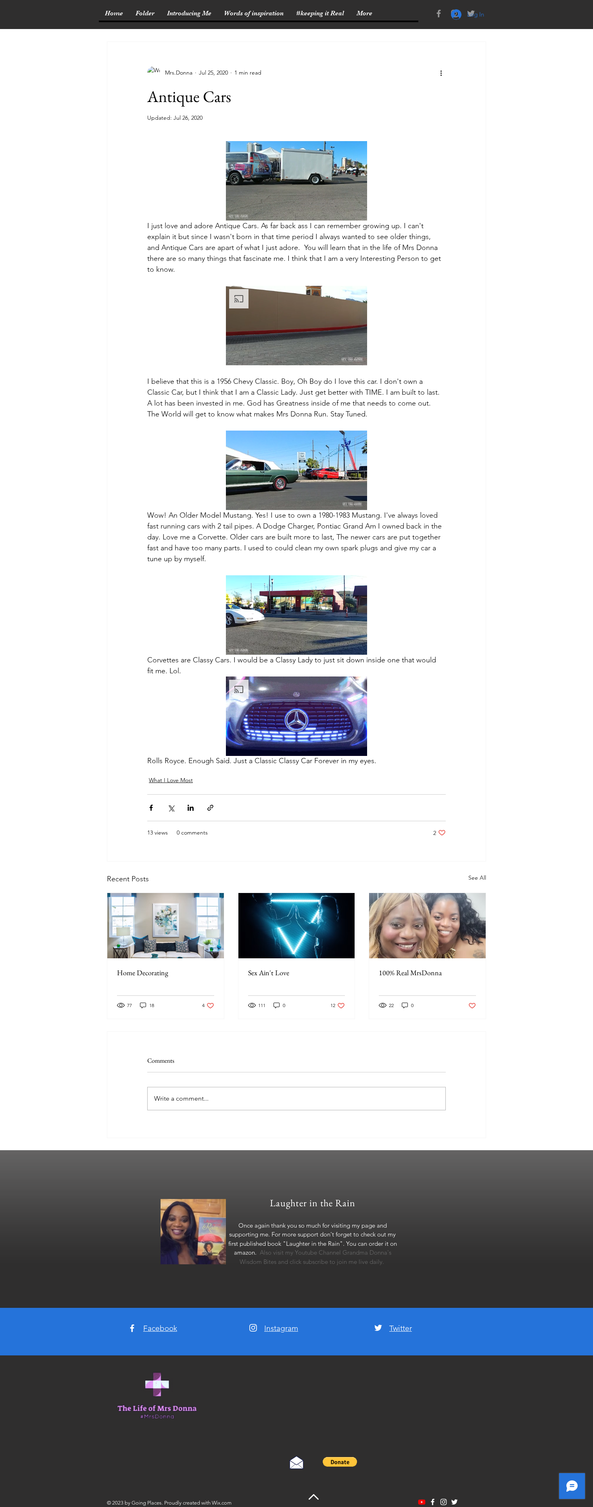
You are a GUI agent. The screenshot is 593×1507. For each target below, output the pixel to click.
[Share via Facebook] (151, 808)
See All (477, 877)
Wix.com (222, 1503)
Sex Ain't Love (268, 972)
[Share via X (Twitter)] (171, 808)
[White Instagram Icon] (253, 1328)
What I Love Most (171, 780)
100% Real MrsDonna (410, 972)
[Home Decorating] (165, 925)
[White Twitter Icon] (378, 1328)
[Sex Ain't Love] (296, 925)
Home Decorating (142, 972)
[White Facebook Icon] (132, 1328)
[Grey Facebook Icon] (439, 13)
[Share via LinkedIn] (190, 808)
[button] (296, 181)
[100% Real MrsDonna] (427, 925)
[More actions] (441, 72)
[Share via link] (210, 808)
